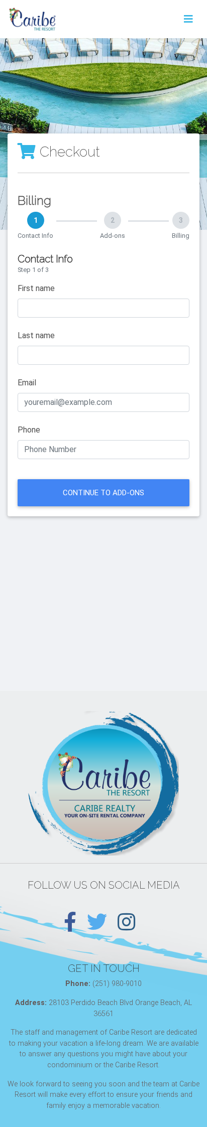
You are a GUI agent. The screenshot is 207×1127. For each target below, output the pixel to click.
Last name (36, 335)
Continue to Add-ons (103, 492)
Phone (29, 430)
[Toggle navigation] (188, 19)
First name (36, 288)
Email (27, 382)
